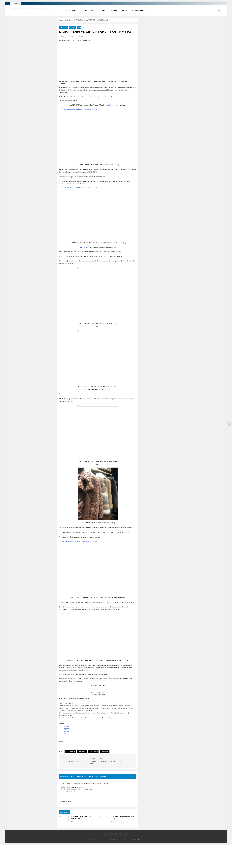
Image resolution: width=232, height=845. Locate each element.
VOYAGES (123, 10)
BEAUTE (94, 10)
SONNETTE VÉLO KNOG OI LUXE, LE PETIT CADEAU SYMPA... (86, 783)
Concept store (82, 751)
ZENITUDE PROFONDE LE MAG (31, 9)
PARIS (79, 27)
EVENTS (114, 10)
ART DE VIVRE (70, 10)
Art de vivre (63, 27)
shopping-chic (113, 105)
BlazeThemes (138, 839)
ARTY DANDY (84, 247)
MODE (104, 10)
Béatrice (63, 36)
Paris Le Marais (93, 751)
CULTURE (83, 10)
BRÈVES (151, 10)
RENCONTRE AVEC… (137, 10)
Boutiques (72, 27)
